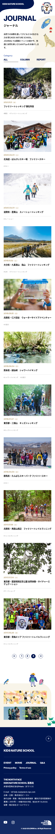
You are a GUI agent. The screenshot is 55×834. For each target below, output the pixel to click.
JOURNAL (31, 762)
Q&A (42, 762)
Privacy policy (10, 768)
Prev (14, 656)
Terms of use (25, 768)
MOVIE (18, 762)
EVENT (7, 762)
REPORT (41, 60)
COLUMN (25, 60)
